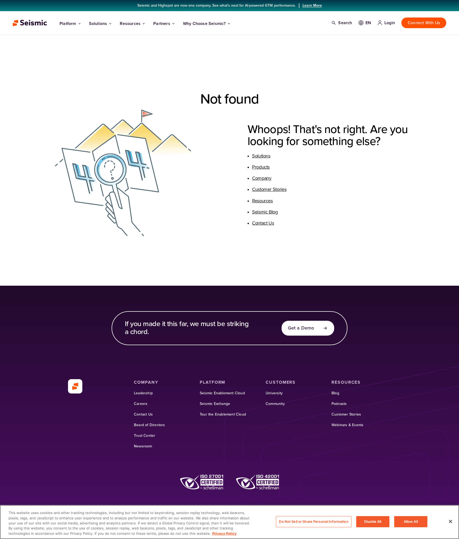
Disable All (372, 521)
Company (261, 178)
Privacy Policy (224, 533)
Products (261, 167)
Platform (68, 23)
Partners (161, 23)
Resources (130, 23)
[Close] (450, 521)
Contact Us (263, 223)
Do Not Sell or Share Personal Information (313, 521)
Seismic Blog (265, 212)
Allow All (411, 521)
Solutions (98, 23)
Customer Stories (269, 189)
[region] (229, 522)
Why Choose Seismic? (204, 23)
